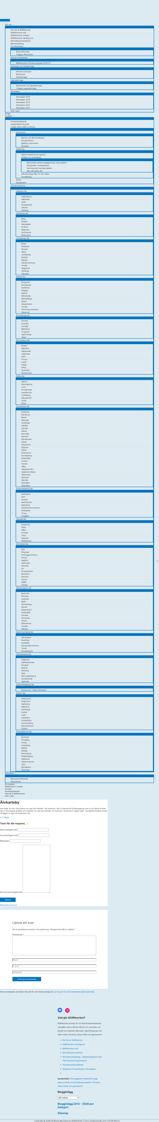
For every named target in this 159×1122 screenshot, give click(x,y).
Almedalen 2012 (23, 105)
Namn (8, 830)
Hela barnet (16, 781)
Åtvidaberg (26, 767)
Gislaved (25, 246)
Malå (23, 601)
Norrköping (26, 753)
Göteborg (20, 149)
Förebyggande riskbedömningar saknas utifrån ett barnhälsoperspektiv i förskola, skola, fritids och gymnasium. (79, 1082)
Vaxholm (25, 477)
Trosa (23, 513)
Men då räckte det (34, 171)
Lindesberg (26, 720)
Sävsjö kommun (28, 263)
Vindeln (24, 626)
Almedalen (15, 91)
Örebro (24, 728)
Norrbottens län (23, 340)
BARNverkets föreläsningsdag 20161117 (33, 63)
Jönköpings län (22, 238)
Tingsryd (25, 332)
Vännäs (24, 629)
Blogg (7, 113)
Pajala (24, 365)
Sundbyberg (26, 455)
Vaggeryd (25, 268)
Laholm (24, 207)
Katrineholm (26, 502)
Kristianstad (26, 390)
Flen (23, 497)
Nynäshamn (21, 182)
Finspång (25, 740)
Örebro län (20, 693)
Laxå (23, 715)
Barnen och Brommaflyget (32, 138)
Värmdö (24, 480)
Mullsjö (24, 257)
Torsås (24, 307)
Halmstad (25, 199)
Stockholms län (22, 406)
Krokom (24, 227)
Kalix (23, 356)
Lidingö (24, 428)
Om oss (8, 24)
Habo (23, 252)
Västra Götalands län (25, 684)
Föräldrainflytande (19, 121)
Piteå (23, 367)
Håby (23, 530)
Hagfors (24, 560)
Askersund (26, 698)
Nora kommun (27, 726)
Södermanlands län (24, 488)
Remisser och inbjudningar (22, 66)
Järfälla (24, 425)
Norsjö (24, 607)
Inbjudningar (21, 77)
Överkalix (25, 370)
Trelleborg (26, 395)
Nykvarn (25, 436)
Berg (23, 219)
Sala (23, 673)
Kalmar (24, 293)
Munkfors (25, 574)
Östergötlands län (24, 731)
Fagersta (25, 659)
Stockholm (20, 132)
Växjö (23, 337)
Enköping (25, 524)
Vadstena (25, 759)
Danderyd (25, 414)
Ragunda (25, 229)
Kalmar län (20, 277)
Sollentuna (26, 453)
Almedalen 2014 (23, 99)
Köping (24, 668)
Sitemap (63, 1113)
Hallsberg (25, 704)
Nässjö (24, 260)
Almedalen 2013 (23, 102)
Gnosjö (24, 249)
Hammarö (25, 563)
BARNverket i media (13, 786)
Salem (24, 442)
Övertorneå (26, 373)
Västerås (25, 681)
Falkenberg (26, 196)
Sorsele (24, 615)
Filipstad (25, 552)
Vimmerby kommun (29, 309)
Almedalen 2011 (23, 108)
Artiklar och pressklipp (31, 157)
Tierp (23, 535)
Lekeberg (25, 717)
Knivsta (24, 532)
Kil (22, 568)
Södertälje (26, 458)
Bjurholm (25, 593)
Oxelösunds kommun (30, 508)
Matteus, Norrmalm (29, 143)
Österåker (25, 483)
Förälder (8, 116)
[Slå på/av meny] (79, 27)
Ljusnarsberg (27, 723)
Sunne (24, 579)
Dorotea (24, 596)
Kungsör (25, 665)
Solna (23, 450)
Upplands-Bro (27, 469)
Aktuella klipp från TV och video (35, 174)
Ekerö (23, 417)
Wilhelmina (26, 623)
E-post (9, 835)
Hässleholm (26, 398)
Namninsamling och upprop (33, 154)
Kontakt (8, 789)
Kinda (23, 742)
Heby (23, 527)
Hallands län (21, 191)
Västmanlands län (23, 654)
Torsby (24, 585)
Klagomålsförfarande (20, 124)
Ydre (23, 764)
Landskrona (26, 392)
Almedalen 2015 (23, 97)
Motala (24, 751)
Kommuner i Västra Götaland (33, 690)
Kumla (24, 712)
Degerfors (25, 701)
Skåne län (20, 376)
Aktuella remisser (23, 71)
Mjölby (24, 748)
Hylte (23, 202)
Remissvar (20, 74)
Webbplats (4, 841)
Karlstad (25, 566)
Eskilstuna (25, 494)
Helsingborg (26, 384)
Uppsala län (21, 519)
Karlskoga (25, 709)
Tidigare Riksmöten (24, 54)
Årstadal (25, 146)
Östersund (26, 235)
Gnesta (24, 499)
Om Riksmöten (17, 46)
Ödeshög (25, 770)
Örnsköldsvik (27, 651)
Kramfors (25, 640)
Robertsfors (26, 610)
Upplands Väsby (28, 472)
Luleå (23, 362)
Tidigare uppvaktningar (26, 88)
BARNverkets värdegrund (22, 38)
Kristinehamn (27, 571)
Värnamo (25, 274)
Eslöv (23, 403)
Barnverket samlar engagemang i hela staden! (47, 163)
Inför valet (15, 111)
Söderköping (27, 756)
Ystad (23, 400)
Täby (23, 466)
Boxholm (25, 737)
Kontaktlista (26, 177)
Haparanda (26, 351)
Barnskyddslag (17, 43)
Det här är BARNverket (21, 30)
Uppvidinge (26, 334)
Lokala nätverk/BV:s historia (23, 127)
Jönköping (26, 254)
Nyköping (25, 505)
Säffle (23, 582)
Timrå (23, 648)
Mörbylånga (26, 298)
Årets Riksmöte (22, 52)
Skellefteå (25, 612)
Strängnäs (25, 510)
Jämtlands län (22, 213)
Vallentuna (26, 474)
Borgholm (25, 282)
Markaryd (25, 329)
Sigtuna (24, 447)
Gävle (18, 180)
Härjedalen (26, 224)
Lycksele (25, 599)
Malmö (24, 381)
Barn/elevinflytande (19, 779)
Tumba (24, 461)
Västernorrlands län (24, 632)
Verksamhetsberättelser (73, 1065)
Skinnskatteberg (28, 676)
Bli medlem (10, 784)
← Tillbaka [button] (4, 817)
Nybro (24, 301)
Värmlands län (22, 544)
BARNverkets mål (18, 32)
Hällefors (25, 707)
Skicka (8, 900)
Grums (24, 557)
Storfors (25, 577)
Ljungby (24, 326)
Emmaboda (26, 285)
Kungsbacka (26, 205)
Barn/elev (9, 773)
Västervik (25, 312)
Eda (23, 549)
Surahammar (27, 679)
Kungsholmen (27, 140)
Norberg (25, 670)
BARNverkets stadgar (20, 35)
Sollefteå (25, 643)
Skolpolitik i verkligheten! (38, 165)
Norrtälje (25, 434)
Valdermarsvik (27, 761)
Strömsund (26, 232)
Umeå (23, 621)
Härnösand (26, 637)
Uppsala (24, 538)
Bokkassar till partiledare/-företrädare (79, 1069)
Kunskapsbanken (12, 791)
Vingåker (25, 516)
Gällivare (25, 348)
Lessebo (25, 323)
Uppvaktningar (17, 80)
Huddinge (25, 423)
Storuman (25, 618)
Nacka (24, 431)
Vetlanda (25, 271)
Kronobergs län (23, 315)
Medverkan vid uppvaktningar (29, 85)
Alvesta (24, 321)
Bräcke (24, 221)
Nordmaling (26, 604)
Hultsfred (25, 288)
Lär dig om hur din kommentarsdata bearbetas (74, 992)
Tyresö (24, 464)
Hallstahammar (27, 662)
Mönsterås (26, 296)
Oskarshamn (26, 304)
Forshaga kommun (29, 555)
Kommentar (11, 892)
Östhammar (26, 541)
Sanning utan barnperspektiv (39, 168)
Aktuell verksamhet (19, 57)
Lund (23, 387)
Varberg (24, 210)
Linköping (25, 745)
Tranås (24, 265)
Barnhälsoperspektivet (21, 41)
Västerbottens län (23, 588)
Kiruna (24, 359)
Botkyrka (25, 412)
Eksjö (23, 244)
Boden (24, 346)
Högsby (24, 290)
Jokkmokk (25, 354)
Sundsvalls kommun (30, 645)
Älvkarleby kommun (8, 905)
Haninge (25, 420)
